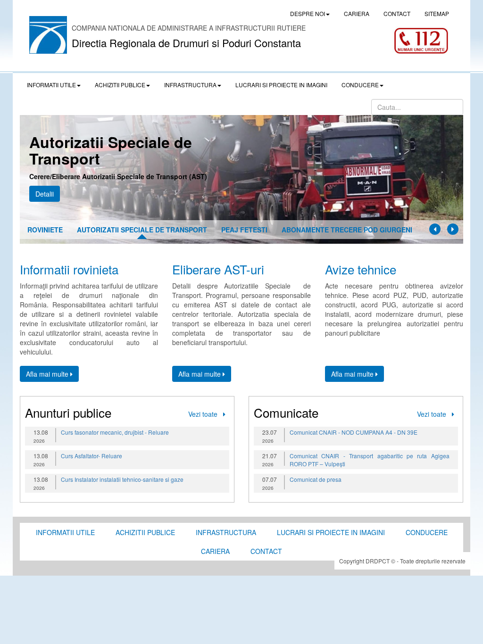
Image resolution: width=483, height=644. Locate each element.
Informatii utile (65, 532)
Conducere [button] (360, 85)
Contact (266, 551)
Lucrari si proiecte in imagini (331, 532)
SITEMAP (437, 13)
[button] (435, 229)
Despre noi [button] (307, 13)
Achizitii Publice (145, 532)
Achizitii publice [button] (120, 85)
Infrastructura (226, 532)
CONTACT (396, 13)
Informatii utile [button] (51, 85)
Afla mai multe (48, 374)
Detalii (44, 193)
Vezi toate (205, 414)
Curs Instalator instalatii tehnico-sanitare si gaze (122, 479)
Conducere (427, 532)
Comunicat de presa (315, 479)
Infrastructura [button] (190, 85)
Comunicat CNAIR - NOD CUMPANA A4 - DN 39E (353, 432)
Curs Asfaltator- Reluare (91, 456)
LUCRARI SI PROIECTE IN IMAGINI (281, 85)
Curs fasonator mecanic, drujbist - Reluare (115, 432)
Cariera (215, 551)
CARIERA (356, 13)
